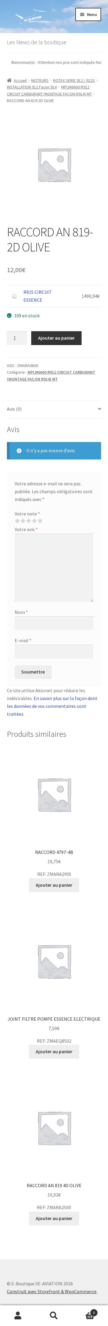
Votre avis (26, 529)
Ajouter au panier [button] (54, 885)
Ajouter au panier (56, 338)
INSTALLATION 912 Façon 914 (32, 87)
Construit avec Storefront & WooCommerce (52, 1291)
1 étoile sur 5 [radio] (17, 520)
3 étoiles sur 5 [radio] (28, 520)
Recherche (54, 1316)
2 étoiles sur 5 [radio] (22, 520)
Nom (21, 612)
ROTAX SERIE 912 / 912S (74, 80)
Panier (83, 1310)
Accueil (20, 80)
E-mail (23, 640)
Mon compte (18, 1316)
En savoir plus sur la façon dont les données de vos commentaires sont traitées (52, 706)
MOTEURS (40, 80)
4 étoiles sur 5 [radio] (34, 520)
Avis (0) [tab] (14, 409)
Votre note (27, 514)
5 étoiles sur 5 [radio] (40, 520)
